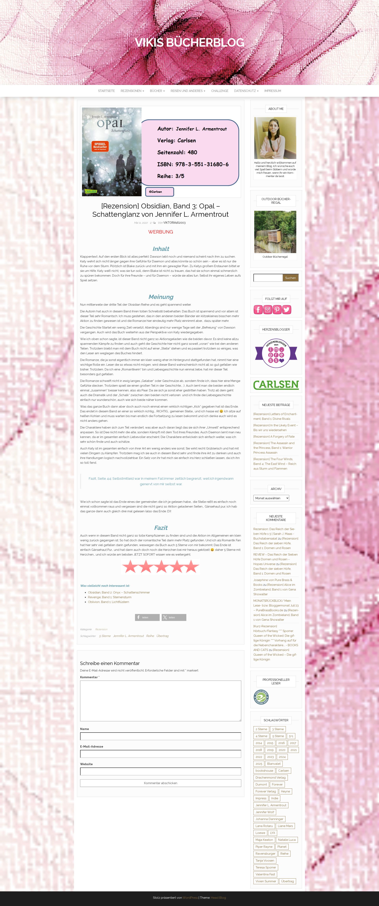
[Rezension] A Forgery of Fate (274, 436)
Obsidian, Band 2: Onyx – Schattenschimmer (119, 592)
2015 (270, 743)
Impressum (273, 91)
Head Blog (218, 897)
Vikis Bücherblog (189, 42)
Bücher (156, 91)
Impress (261, 798)
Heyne (285, 791)
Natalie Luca (287, 840)
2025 (259, 764)
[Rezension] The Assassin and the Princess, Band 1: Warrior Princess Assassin (274, 447)
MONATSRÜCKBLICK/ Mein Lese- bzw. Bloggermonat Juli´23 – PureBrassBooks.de (276, 605)
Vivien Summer (266, 881)
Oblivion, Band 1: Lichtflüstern (108, 602)
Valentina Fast (265, 874)
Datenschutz (245, 91)
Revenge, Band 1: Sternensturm (109, 597)
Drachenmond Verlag (271, 777)
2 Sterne (261, 729)
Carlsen (283, 770)
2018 (259, 750)
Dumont (261, 784)
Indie (274, 798)
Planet (282, 847)
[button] (147, 617)
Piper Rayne (264, 847)
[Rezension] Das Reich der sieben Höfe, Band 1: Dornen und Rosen (275, 543)
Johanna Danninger (269, 819)
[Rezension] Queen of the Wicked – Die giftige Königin (275, 654)
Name (84, 729)
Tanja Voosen (265, 860)
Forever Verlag (266, 791)
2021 (294, 750)
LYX (272, 833)
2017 (293, 743)
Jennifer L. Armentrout (128, 636)
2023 (270, 757)
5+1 (291, 736)
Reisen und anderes (187, 91)
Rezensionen (131, 91)
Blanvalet (273, 764)
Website (86, 764)
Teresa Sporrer (266, 867)
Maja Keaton (264, 840)
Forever (277, 784)
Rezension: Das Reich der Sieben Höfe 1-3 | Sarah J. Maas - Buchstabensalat (274, 533)
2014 (259, 743)
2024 (282, 757)
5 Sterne (105, 636)
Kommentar (89, 677)
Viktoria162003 (174, 222)
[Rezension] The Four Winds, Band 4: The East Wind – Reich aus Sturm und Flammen (274, 463)
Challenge (219, 91)
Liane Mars (285, 826)
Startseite (106, 91)
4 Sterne (261, 736)
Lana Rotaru (264, 826)
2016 (281, 743)
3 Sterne (278, 729)
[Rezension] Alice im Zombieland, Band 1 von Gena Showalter (274, 589)
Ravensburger (265, 853)
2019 (270, 750)
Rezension (101, 629)
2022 (259, 757)
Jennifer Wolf (265, 812)
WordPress (190, 897)
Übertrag (162, 636)
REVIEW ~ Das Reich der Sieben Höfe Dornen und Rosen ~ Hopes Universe (275, 559)
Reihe (150, 636)
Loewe (260, 833)
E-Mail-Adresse (91, 746)
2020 (282, 750)
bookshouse (264, 770)
